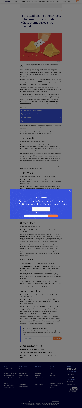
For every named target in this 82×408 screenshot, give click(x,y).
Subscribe (52, 215)
